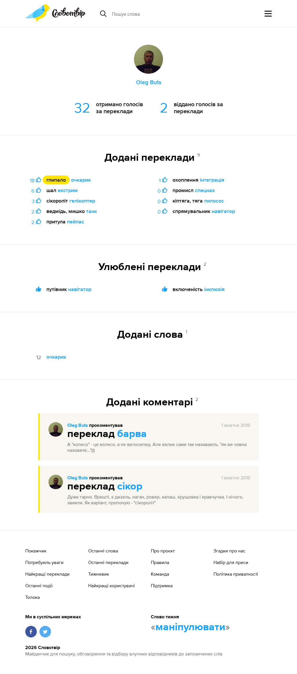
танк (91, 211)
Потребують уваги (44, 562)
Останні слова (103, 550)
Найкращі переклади (47, 574)
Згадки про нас (229, 550)
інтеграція (212, 180)
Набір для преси (230, 562)
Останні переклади (108, 562)
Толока (32, 597)
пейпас (75, 221)
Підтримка (162, 585)
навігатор (223, 211)
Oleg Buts (77, 425)
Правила (160, 562)
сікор (129, 486)
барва (132, 434)
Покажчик (35, 550)
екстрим (68, 190)
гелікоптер (82, 201)
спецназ (205, 190)
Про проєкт (163, 550)
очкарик (81, 180)
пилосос (214, 201)
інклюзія (214, 289)
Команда (160, 574)
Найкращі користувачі (111, 585)
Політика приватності (235, 574)
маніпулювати (190, 627)
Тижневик (98, 574)
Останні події (39, 585)
